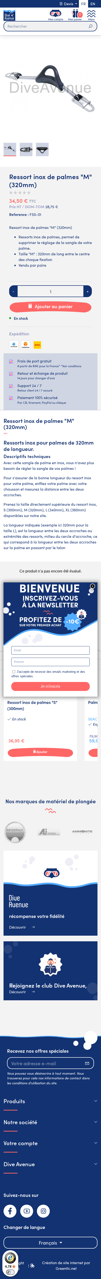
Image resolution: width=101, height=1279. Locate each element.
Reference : (19, 214)
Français (48, 1242)
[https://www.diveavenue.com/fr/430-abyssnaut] (15, 832)
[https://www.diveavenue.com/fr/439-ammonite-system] (82, 832)
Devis (68, 3)
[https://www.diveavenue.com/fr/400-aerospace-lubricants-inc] (48, 832)
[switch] (10, 1272)
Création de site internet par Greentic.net (66, 1265)
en (92, 3)
